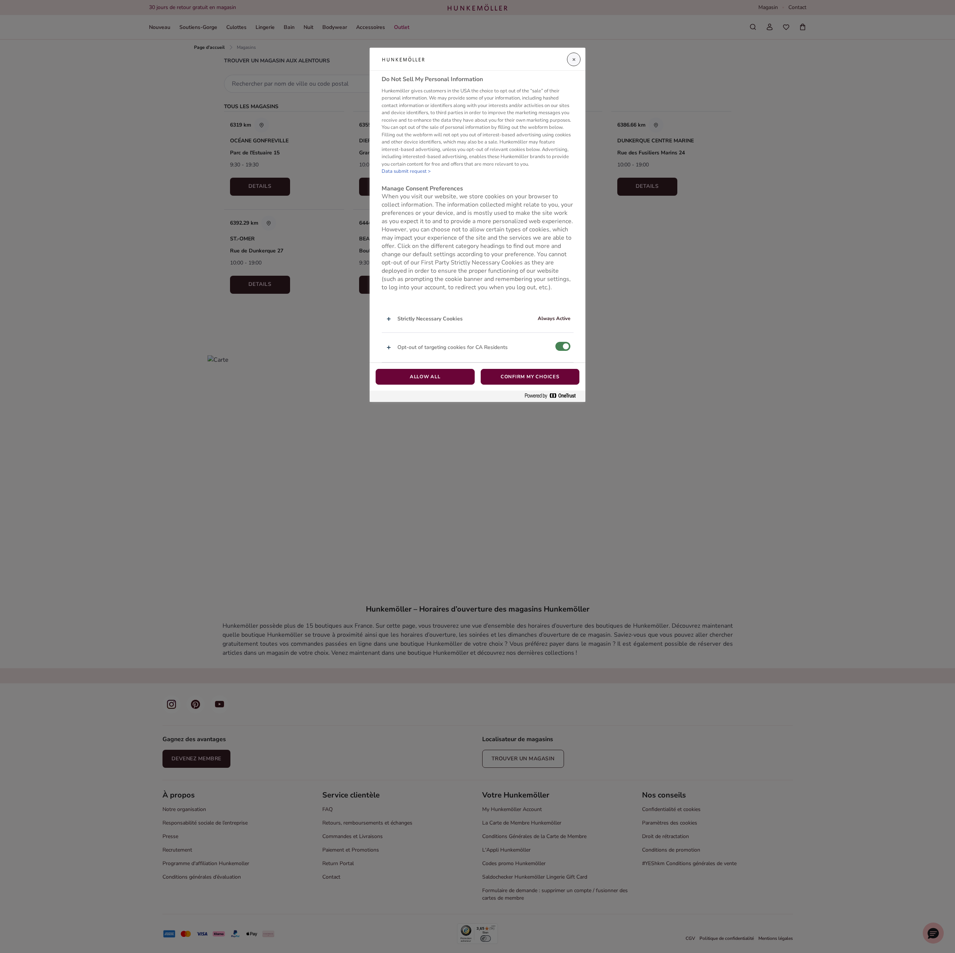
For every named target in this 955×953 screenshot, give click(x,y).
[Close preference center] (574, 59)
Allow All (425, 376)
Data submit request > (406, 171)
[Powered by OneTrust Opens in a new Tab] (553, 396)
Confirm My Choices (530, 376)
